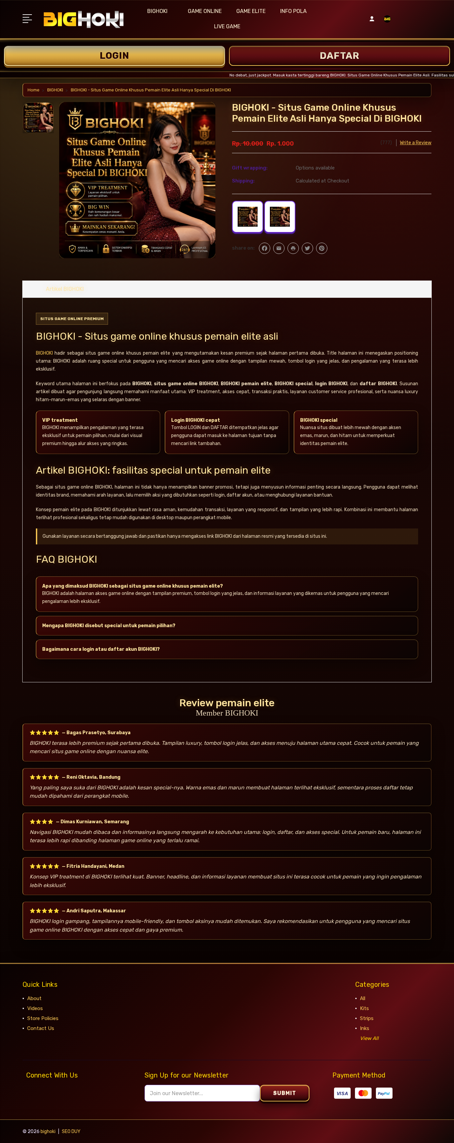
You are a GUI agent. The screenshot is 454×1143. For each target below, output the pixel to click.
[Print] (293, 248)
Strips (367, 1018)
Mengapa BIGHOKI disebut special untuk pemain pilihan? (108, 626)
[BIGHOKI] (387, 23)
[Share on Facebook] (264, 248)
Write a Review (415, 143)
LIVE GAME (227, 26)
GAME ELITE (251, 11)
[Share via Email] (278, 248)
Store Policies (42, 1018)
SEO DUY (71, 1131)
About (34, 998)
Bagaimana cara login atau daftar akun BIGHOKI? (101, 649)
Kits (364, 1008)
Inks (364, 1028)
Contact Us (40, 1028)
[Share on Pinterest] (321, 248)
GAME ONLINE (205, 11)
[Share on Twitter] (307, 248)
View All (369, 1038)
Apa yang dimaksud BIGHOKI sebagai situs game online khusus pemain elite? (132, 586)
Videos (35, 1008)
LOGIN (114, 55)
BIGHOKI (157, 11)
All (362, 998)
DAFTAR (339, 55)
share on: (243, 248)
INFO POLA (293, 11)
